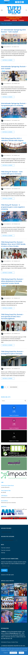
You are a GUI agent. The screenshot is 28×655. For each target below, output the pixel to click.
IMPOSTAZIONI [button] (13, 652)
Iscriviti (4, 570)
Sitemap (3, 552)
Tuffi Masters (4, 495)
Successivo (13, 387)
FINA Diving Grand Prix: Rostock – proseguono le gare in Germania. (12, 352)
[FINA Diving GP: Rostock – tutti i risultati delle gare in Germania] (14, 181)
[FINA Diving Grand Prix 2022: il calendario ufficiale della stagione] (14, 148)
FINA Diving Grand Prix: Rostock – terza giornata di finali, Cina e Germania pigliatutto (12, 316)
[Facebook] (16, 2)
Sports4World (4, 500)
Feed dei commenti (5, 550)
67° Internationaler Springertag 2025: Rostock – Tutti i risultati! (13, 31)
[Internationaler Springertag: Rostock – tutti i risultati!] (14, 76)
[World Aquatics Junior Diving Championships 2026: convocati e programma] (7, 603)
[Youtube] (20, 2)
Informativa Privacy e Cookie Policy (9, 642)
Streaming (21, 20)
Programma (7, 20)
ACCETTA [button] (21, 652)
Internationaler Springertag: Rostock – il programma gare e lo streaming (14, 104)
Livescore (14, 20)
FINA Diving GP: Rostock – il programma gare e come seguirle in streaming (13, 207)
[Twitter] (18, 2)
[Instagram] (23, 2)
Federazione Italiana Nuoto (7, 485)
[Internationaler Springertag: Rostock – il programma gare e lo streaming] (14, 113)
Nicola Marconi (7, 46)
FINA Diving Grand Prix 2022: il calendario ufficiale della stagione (12, 139)
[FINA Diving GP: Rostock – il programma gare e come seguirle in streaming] (14, 216)
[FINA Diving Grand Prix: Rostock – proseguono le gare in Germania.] (14, 361)
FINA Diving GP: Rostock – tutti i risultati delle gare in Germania (12, 173)
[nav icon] (2, 10)
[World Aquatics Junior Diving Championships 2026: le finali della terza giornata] (7, 616)
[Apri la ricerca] (26, 10)
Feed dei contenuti (5, 547)
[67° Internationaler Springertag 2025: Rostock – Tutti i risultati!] (14, 39)
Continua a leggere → (7, 60)
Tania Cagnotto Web (6, 490)
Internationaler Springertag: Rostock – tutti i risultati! (14, 67)
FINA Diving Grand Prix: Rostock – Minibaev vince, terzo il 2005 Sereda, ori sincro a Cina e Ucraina (13, 244)
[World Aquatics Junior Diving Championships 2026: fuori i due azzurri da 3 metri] (20, 616)
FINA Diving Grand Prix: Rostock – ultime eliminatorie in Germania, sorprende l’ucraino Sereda (12, 281)
